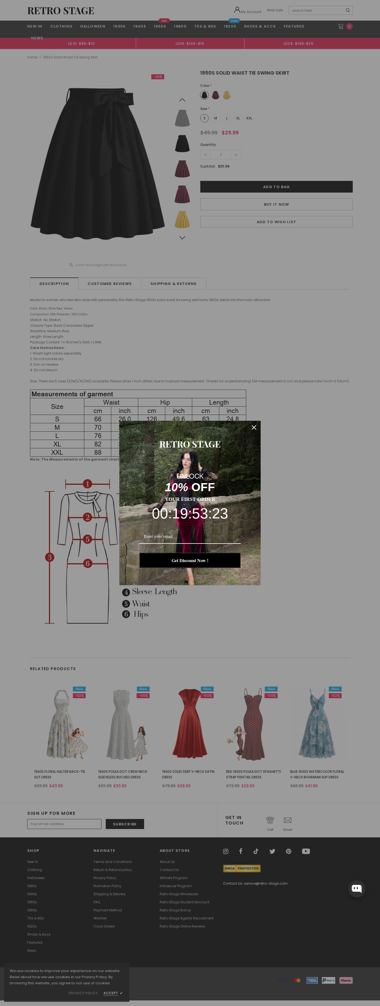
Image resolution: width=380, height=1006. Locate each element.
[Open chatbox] (357, 888)
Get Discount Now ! (190, 560)
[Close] (254, 427)
